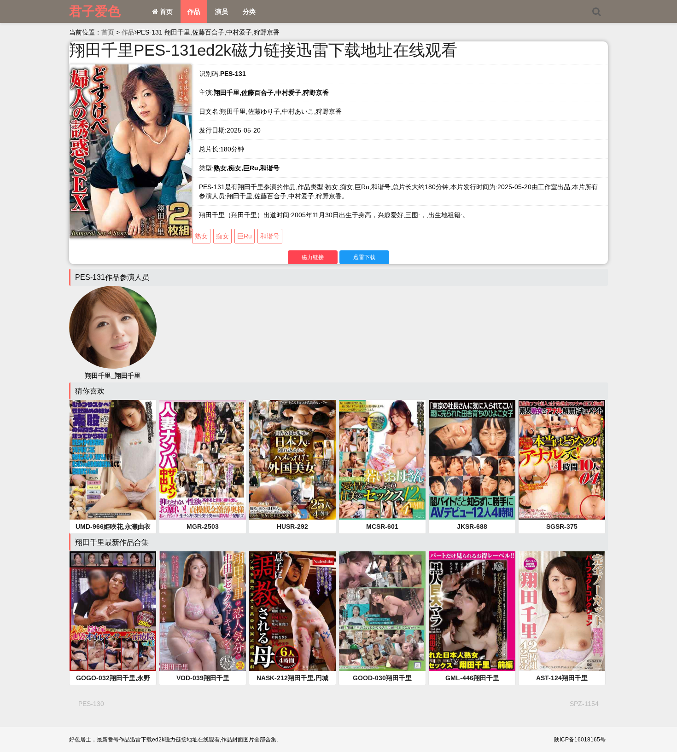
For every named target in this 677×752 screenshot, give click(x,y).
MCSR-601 (382, 526)
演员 (221, 11)
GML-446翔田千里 (472, 678)
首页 (165, 11)
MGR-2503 (203, 526)
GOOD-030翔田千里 (382, 678)
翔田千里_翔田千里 (112, 375)
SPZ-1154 (584, 703)
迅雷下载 (364, 257)
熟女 (201, 236)
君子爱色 (95, 11)
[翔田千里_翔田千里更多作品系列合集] (113, 326)
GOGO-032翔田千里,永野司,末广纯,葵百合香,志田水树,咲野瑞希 (113, 678)
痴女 (222, 236)
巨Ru (244, 236)
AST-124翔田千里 (562, 678)
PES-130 (91, 703)
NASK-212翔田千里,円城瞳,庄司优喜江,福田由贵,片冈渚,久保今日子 (292, 678)
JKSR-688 (472, 526)
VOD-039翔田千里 (202, 678)
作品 (193, 11)
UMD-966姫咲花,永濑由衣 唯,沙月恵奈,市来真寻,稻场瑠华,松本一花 (113, 527)
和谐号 (270, 236)
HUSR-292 (292, 526)
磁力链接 (313, 257)
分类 (249, 11)
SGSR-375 (562, 526)
